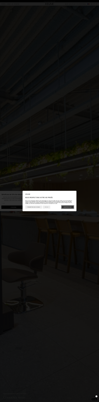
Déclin (46, 207)
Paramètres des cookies (33, 207)
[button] (96, 396)
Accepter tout (68, 207)
